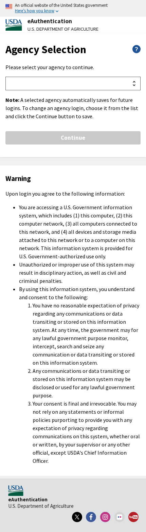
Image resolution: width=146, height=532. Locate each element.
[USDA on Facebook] (91, 517)
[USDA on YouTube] (133, 517)
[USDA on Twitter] (77, 517)
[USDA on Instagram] (105, 517)
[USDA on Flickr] (119, 517)
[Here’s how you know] (73, 8)
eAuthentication (50, 21)
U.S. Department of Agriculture (63, 29)
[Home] (15, 491)
